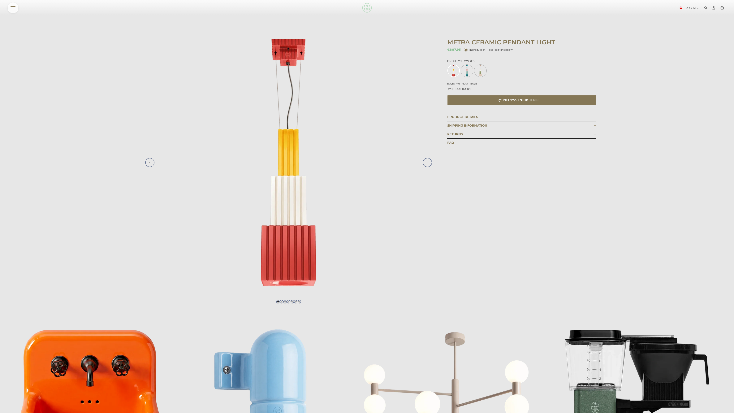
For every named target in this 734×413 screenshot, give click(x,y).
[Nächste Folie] (427, 162)
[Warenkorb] (722, 8)
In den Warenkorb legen (520, 100)
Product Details (462, 117)
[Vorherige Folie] (149, 162)
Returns (455, 134)
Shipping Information (467, 125)
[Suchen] (706, 8)
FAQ (450, 143)
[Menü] (13, 7)
